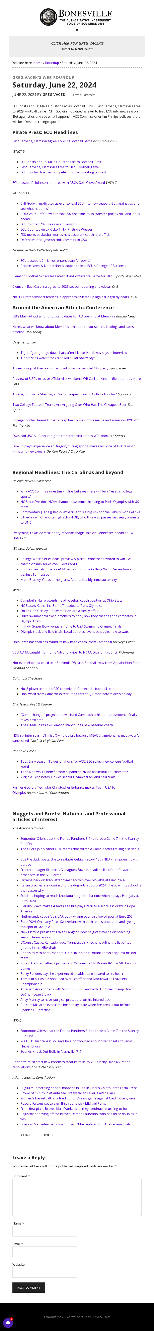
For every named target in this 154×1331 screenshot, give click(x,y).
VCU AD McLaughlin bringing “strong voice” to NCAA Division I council (65, 652)
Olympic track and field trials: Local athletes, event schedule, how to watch (75, 631)
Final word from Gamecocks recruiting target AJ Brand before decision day (76, 694)
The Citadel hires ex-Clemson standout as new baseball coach (66, 725)
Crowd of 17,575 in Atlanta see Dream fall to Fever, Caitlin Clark (67, 1093)
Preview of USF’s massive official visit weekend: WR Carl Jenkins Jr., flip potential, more (76, 378)
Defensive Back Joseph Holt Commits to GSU (53, 240)
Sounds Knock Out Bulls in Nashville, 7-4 (50, 1051)
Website (18, 1264)
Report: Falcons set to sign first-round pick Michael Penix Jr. (64, 1103)
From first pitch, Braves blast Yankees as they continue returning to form (75, 1108)
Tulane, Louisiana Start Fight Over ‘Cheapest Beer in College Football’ (64, 394)
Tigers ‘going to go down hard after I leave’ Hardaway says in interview (73, 352)
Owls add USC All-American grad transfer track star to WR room (60, 436)
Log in (88, 1317)
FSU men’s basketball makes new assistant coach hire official (65, 234)
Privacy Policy (101, 1317)
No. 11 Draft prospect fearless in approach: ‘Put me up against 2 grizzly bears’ (71, 297)
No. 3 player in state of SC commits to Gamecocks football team (67, 688)
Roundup (46, 1134)
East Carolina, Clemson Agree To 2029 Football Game (52, 141)
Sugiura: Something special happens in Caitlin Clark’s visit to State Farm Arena (79, 1088)
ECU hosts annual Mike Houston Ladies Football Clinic (60, 162)
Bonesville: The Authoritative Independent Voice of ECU (77, 17)
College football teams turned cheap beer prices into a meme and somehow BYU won (76, 420)
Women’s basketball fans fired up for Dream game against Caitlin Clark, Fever (78, 1098)
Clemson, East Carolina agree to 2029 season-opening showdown (61, 286)
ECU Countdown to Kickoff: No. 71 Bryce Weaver (56, 229)
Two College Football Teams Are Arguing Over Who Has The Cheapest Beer (69, 404)
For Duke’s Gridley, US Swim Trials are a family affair (59, 611)
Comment (21, 1176)
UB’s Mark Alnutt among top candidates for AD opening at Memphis (63, 316)
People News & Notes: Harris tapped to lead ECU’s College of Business (73, 266)
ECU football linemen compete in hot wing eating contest (63, 172)
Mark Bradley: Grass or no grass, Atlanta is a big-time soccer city (68, 579)
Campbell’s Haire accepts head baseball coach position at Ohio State (71, 600)
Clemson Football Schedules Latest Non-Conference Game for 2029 (62, 276)
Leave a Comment (83, 95)
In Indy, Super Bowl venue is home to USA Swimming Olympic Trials (71, 626)
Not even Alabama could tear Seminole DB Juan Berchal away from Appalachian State (76, 663)
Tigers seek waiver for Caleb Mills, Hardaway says (57, 358)
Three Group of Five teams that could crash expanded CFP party (60, 368)
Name (18, 1223)
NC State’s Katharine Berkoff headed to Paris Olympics (61, 605)
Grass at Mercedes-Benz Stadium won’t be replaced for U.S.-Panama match (76, 1124)
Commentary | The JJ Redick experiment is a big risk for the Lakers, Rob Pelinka (80, 512)
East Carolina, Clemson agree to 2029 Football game (59, 167)
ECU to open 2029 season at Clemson (48, 224)
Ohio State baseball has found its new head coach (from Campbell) (62, 642)
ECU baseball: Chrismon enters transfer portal (55, 260)
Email (17, 1244)
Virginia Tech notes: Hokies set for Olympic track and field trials (67, 777)
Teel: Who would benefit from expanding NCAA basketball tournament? (74, 772)
